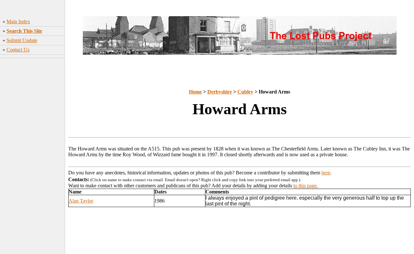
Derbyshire (219, 91)
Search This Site (24, 31)
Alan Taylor (81, 201)
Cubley (245, 91)
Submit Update (21, 40)
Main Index (18, 21)
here (325, 172)
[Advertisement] (32, 157)
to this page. (305, 185)
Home (195, 91)
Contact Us (17, 49)
